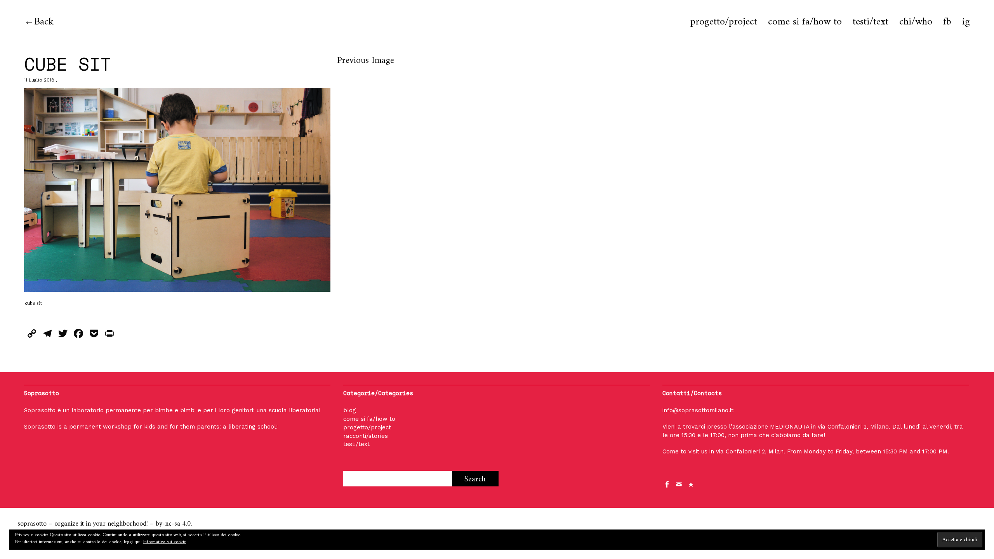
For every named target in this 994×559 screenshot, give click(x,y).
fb (947, 22)
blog (349, 410)
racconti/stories (365, 435)
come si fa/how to (805, 22)
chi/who (915, 22)
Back (44, 22)
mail (679, 484)
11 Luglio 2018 (39, 80)
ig (966, 22)
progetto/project (723, 22)
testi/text (870, 22)
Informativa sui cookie (164, 542)
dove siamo (691, 484)
